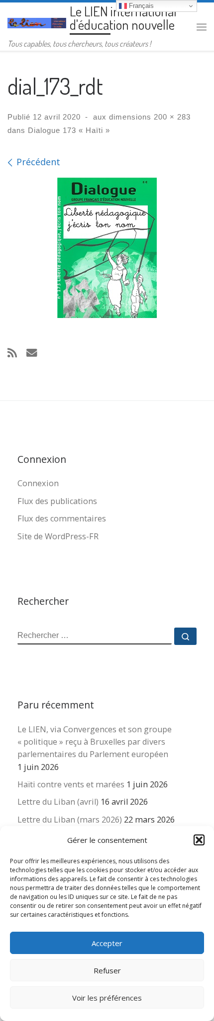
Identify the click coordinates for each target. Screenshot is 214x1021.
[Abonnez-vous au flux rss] (12, 352)
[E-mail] (31, 352)
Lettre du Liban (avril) (58, 801)
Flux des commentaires (61, 518)
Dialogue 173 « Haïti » (67, 130)
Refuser (107, 970)
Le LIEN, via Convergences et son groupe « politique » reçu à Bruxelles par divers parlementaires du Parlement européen (94, 742)
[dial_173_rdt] (107, 248)
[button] (199, 840)
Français (140, 5)
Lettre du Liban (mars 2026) (69, 819)
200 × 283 (171, 117)
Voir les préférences (107, 998)
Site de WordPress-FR (58, 536)
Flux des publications (57, 501)
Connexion (38, 483)
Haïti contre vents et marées (70, 784)
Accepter (107, 943)
